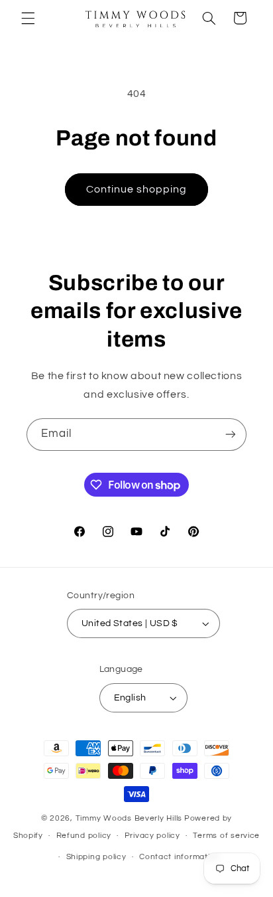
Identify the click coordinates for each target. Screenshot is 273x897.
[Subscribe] (230, 434)
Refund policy (84, 835)
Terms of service (226, 835)
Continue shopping (137, 189)
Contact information (179, 856)
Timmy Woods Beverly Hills (129, 818)
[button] (28, 18)
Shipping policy (96, 856)
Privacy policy (152, 835)
